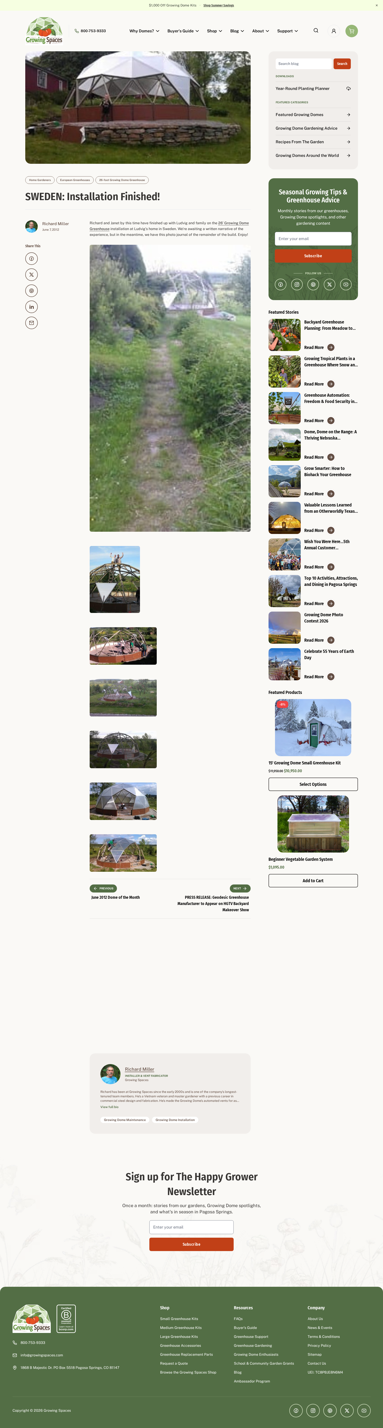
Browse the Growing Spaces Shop (188, 1372)
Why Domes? (141, 31)
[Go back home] (32, 1319)
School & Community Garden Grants (264, 1363)
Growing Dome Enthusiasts (256, 1354)
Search (342, 64)
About (258, 31)
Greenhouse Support (251, 1337)
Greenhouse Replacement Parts (186, 1354)
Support (285, 31)
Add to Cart (313, 880)
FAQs (238, 1319)
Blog (234, 31)
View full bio (109, 1107)
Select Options (313, 784)
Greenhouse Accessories (180, 1345)
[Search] (316, 30)
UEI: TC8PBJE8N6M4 (325, 1372)
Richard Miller (55, 223)
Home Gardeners (40, 180)
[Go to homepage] (44, 31)
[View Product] (313, 824)
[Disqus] (170, 985)
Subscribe (313, 255)
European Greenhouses (75, 180)
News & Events (320, 1328)
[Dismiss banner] (377, 5)
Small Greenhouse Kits (179, 1319)
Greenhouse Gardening (253, 1345)
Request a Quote (174, 1363)
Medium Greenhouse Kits (181, 1328)
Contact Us (317, 1363)
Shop (212, 31)
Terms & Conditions (324, 1337)
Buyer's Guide (180, 31)
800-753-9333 (93, 31)
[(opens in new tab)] (66, 1319)
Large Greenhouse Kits (179, 1337)
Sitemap (315, 1354)
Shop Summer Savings (218, 5)
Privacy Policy (319, 1345)
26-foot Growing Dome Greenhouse (122, 180)
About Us (315, 1319)
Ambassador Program (252, 1381)
